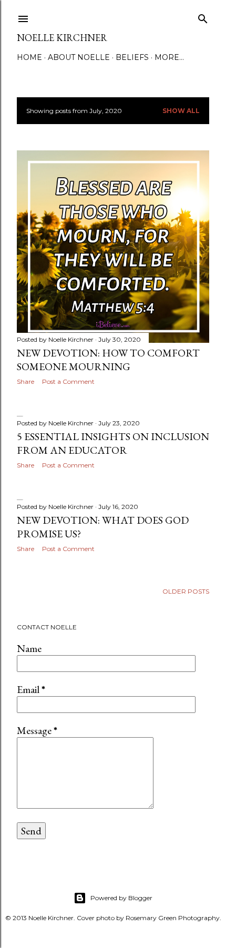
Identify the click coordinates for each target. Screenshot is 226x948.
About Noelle (79, 57)
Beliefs (132, 57)
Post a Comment (68, 381)
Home (29, 57)
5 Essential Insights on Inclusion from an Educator (113, 443)
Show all (181, 111)
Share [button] (25, 381)
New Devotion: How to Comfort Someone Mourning (108, 359)
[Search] (203, 16)
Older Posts (185, 591)
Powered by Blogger (121, 898)
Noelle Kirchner (62, 38)
